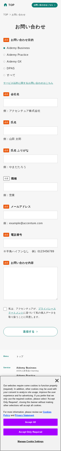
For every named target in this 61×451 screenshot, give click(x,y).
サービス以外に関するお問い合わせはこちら (28, 83)
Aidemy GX (14, 61)
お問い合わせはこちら (43, 5)
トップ (19, 356)
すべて (11, 75)
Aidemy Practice (17, 54)
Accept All (30, 422)
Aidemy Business (18, 48)
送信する (28, 331)
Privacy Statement (24, 415)
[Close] (57, 380)
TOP (11, 5)
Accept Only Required (30, 432)
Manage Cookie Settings (31, 441)
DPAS (11, 68)
